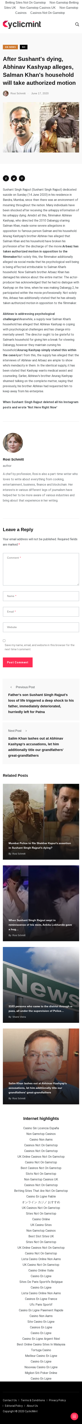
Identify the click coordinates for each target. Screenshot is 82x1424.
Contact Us (10, 1400)
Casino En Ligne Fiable (41, 1196)
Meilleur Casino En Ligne (41, 1356)
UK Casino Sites (41, 1225)
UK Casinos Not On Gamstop (41, 1208)
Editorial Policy (14, 1405)
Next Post (14, 730)
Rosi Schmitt (13, 459)
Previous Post (25, 687)
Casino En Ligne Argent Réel (41, 1339)
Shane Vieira (19, 1017)
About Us (32, 1405)
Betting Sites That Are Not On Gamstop (41, 1191)
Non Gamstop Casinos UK (38, 7)
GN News (10, 47)
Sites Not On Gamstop (41, 1213)
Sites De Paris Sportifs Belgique (41, 1282)
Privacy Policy (57, 1400)
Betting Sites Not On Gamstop (25, 2)
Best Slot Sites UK (41, 1236)
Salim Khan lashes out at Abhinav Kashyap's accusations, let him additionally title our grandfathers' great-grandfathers (38, 1088)
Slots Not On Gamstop (41, 1174)
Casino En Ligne (41, 1276)
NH (23, 47)
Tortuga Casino (41, 1350)
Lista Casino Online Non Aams (41, 1259)
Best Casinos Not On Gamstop (41, 1168)
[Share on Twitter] (14, 178)
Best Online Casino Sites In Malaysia (41, 1344)
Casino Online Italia (41, 1270)
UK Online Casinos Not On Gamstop (41, 1156)
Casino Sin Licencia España (41, 1128)
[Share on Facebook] (6, 178)
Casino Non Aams (41, 1139)
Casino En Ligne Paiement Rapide (41, 1310)
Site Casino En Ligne (41, 1321)
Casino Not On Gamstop (41, 1162)
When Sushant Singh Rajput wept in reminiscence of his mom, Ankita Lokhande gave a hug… (40, 925)
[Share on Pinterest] (22, 178)
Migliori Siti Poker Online (41, 1373)
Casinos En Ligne (41, 1327)
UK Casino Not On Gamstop (41, 1265)
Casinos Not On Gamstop (47, 12)
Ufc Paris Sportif (41, 1304)
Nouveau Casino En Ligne (41, 1367)
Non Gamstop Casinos (41, 1134)
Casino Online (41, 1219)
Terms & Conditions (33, 1400)
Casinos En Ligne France (41, 1299)
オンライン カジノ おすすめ (41, 1202)
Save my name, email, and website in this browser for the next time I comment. (40, 647)
